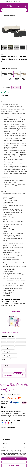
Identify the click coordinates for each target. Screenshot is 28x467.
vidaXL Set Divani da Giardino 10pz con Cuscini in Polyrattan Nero (14, 59)
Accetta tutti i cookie (14, 459)
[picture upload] (14, 321)
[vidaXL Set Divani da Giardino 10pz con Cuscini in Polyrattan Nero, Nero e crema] (14, 31)
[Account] (18, 5)
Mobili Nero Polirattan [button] (7, 344)
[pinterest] (8, 423)
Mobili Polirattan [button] (21, 340)
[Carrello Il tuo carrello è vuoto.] (25, 5)
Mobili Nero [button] (11, 340)
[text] (5, 93)
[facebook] (2, 423)
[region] (14, 457)
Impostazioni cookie (14, 465)
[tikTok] (11, 423)
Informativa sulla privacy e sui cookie (14, 456)
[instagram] (5, 423)
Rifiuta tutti (14, 462)
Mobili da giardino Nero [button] (8, 348)
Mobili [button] (3, 340)
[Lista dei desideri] (22, 5)
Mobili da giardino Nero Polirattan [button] (9, 356)
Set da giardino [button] (6, 360)
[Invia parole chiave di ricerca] (25, 10)
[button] (4, 76)
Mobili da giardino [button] (20, 344)
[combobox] (14, 10)
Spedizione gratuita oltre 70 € (14, 1)
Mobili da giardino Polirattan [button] (9, 352)
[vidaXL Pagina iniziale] (9, 6)
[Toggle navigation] (2, 5)
